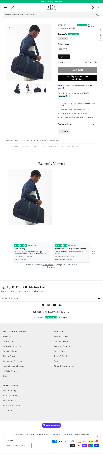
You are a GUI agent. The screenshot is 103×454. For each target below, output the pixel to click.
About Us (7, 336)
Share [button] (65, 131)
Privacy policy (30, 434)
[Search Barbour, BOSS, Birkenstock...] (97, 15)
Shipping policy (42, 434)
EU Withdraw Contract (64, 366)
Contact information (82, 434)
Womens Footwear (11, 405)
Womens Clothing (11, 395)
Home (9, 140)
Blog (5, 376)
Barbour (34, 140)
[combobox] (51, 15)
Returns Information (63, 346)
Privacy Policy (60, 351)
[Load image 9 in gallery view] (27, 89)
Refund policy (55, 434)
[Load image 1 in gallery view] (17, 89)
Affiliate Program (10, 371)
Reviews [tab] (26, 146)
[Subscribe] (99, 298)
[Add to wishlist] (93, 34)
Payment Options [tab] (56, 146)
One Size (65, 57)
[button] (5, 7)
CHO (20, 434)
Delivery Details (61, 341)
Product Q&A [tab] (39, 146)
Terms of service (67, 434)
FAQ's (56, 361)
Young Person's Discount (14, 366)
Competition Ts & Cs (12, 346)
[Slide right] (49, 89)
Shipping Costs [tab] (73, 146)
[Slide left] (9, 89)
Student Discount (11, 351)
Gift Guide (7, 410)
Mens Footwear (10, 400)
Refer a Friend (9, 356)
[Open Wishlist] (92, 7)
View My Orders (61, 336)
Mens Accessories (21, 140)
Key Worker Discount (12, 361)
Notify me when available (77, 78)
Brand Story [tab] (13, 146)
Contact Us (8, 341)
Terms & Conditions (62, 356)
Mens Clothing (9, 390)
